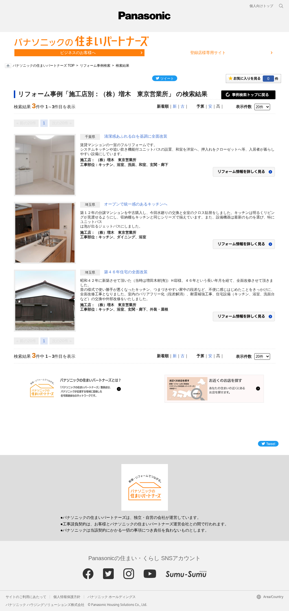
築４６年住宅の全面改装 (126, 272)
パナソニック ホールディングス (111, 596)
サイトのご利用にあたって (26, 596)
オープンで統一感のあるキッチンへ (135, 204)
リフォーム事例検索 (95, 66)
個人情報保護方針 (66, 596)
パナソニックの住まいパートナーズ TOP (44, 66)
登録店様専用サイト (208, 52)
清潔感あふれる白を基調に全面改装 (135, 136)
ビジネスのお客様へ (78, 52)
